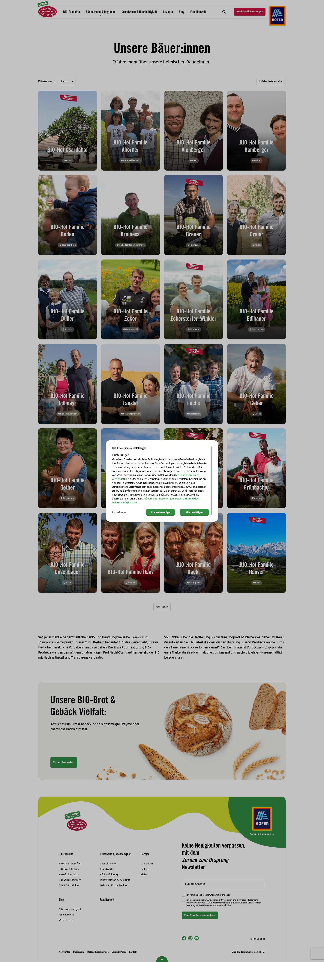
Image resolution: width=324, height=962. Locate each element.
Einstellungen (119, 512)
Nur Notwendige (160, 512)
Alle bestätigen (194, 512)
